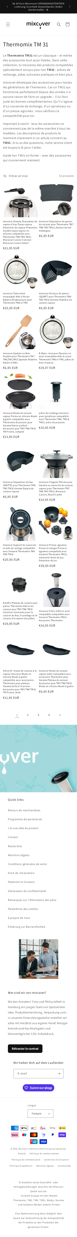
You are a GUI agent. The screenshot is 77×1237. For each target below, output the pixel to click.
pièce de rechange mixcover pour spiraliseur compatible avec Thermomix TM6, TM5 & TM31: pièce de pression (54, 417)
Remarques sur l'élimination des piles (32, 900)
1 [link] (17, 715)
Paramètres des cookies (23, 909)
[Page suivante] (59, 715)
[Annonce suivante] (69, 6)
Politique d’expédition (20, 1165)
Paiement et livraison (21, 882)
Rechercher (15, 846)
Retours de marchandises (24, 810)
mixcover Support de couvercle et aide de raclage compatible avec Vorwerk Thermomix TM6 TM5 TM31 (19, 549)
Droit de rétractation (21, 873)
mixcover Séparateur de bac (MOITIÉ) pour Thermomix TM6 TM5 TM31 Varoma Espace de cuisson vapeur (19, 487)
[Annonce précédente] (7, 6)
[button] (8, 24)
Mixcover (23, 1148)
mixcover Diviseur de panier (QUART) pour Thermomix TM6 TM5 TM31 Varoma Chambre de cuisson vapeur (55, 298)
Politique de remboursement (44, 1153)
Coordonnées (64, 1165)
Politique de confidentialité (26, 1159)
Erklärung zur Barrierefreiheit (26, 926)
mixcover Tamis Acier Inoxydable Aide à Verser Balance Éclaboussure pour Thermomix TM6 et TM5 (17, 298)
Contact (13, 837)
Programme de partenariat (25, 819)
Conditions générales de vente (27, 864)
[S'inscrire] (59, 1073)
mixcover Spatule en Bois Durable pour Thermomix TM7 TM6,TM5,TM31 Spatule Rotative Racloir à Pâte (20, 358)
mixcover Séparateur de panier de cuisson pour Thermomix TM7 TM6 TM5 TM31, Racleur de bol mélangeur (56, 226)
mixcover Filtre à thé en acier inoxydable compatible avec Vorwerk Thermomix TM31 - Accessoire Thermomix (54, 615)
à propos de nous (19, 918)
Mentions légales (19, 855)
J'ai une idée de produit (23, 828)
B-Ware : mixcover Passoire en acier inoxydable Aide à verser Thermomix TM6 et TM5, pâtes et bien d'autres (56, 358)
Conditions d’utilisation (56, 1159)
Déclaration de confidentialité (27, 891)
